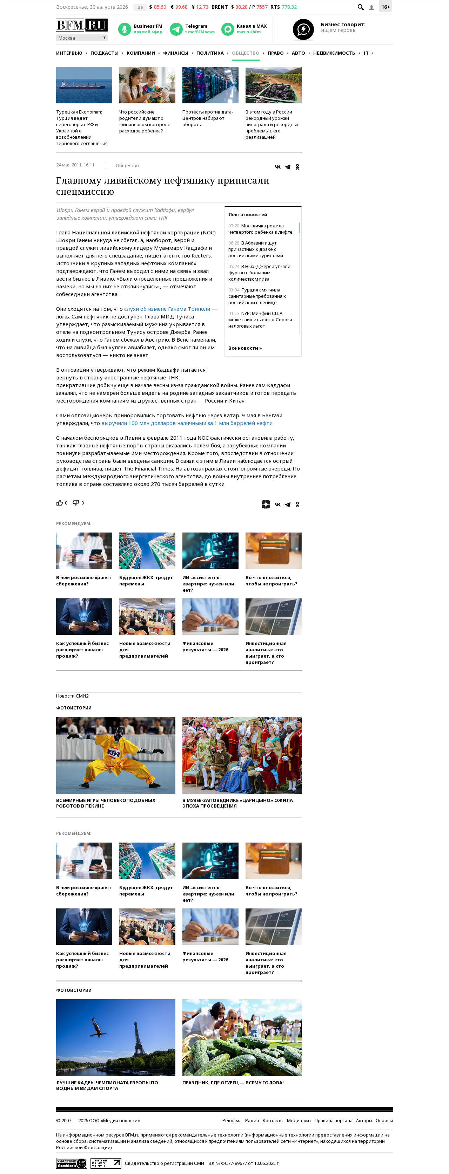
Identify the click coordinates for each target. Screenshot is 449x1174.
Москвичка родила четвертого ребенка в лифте (260, 228)
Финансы (175, 53)
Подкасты (105, 53)
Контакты (273, 1120)
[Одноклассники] (297, 167)
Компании (141, 53)
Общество (246, 53)
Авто (298, 53)
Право (276, 53)
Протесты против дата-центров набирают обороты (207, 118)
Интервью (69, 53)
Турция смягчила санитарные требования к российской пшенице (257, 296)
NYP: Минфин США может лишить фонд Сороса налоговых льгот (260, 319)
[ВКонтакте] (278, 167)
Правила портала (334, 1120)
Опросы (384, 1120)
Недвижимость (334, 53)
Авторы (364, 1120)
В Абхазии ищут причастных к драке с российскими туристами (255, 249)
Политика (210, 53)
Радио (252, 1120)
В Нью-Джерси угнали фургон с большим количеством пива (259, 272)
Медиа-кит (299, 1120)
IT (366, 53)
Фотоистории (74, 708)
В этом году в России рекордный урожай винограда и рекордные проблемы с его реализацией (273, 124)
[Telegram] (287, 167)
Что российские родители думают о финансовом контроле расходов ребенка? (144, 121)
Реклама (232, 1120)
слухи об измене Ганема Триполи (167, 308)
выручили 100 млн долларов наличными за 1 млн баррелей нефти (187, 422)
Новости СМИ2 (72, 696)
